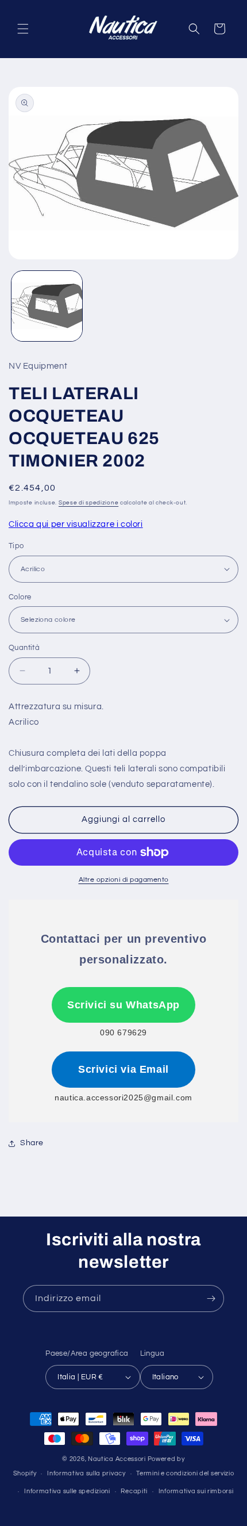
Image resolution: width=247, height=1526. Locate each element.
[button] (23, 28)
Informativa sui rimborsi (196, 1491)
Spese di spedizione (88, 503)
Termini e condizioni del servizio (185, 1473)
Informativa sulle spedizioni (67, 1491)
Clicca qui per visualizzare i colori (76, 524)
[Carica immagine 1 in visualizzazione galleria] (46, 306)
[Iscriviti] (210, 1298)
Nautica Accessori (117, 1459)
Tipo (16, 546)
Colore (20, 597)
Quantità (24, 648)
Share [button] (32, 1143)
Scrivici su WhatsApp (123, 1005)
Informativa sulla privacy (86, 1473)
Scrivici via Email (123, 1069)
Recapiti (134, 1491)
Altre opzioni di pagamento (124, 880)
